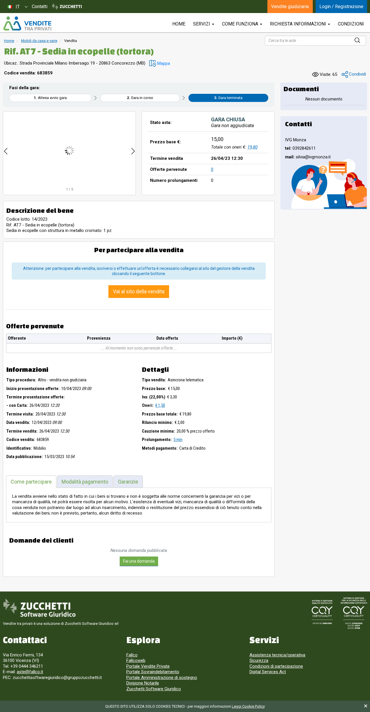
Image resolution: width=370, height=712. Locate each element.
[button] (159, 63)
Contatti (39, 6)
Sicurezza (258, 660)
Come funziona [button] (240, 24)
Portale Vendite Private (148, 666)
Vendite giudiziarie (290, 6)
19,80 (252, 147)
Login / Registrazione (341, 6)
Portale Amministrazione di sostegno (161, 677)
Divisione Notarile (142, 683)
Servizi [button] (202, 24)
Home (9, 41)
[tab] (31, 481)
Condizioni (351, 24)
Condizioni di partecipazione (276, 666)
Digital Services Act (267, 671)
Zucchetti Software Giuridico (153, 688)
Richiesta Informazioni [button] (298, 24)
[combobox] (17, 6)
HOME (178, 24)
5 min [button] (177, 439)
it (18, 7)
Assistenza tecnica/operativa (277, 655)
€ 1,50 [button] (160, 405)
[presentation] (6, 150)
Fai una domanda (139, 561)
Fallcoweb (135, 660)
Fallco (132, 655)
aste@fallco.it (30, 671)
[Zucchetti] (67, 6)
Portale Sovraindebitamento (152, 671)
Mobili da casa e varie (39, 41)
